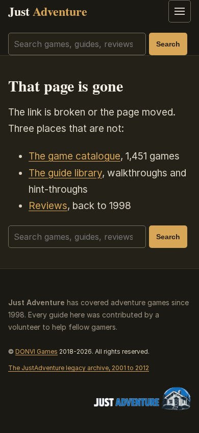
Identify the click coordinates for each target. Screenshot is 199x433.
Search (168, 44)
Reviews (48, 206)
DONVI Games (36, 351)
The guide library (65, 173)
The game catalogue (74, 156)
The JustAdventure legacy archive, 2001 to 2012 (78, 368)
